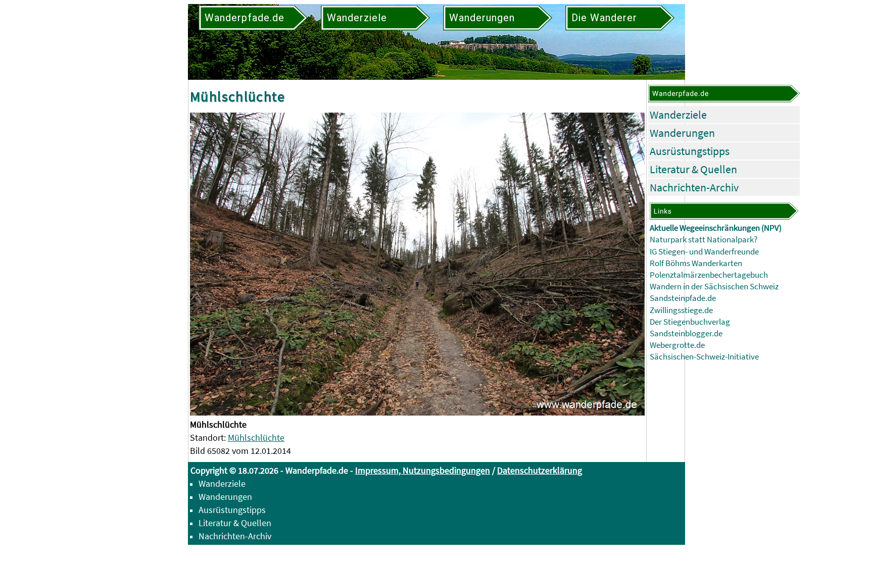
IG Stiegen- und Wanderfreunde (704, 251)
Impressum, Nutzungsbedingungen (422, 470)
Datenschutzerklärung (539, 470)
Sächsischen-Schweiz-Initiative (704, 356)
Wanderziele (678, 115)
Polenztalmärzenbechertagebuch (709, 275)
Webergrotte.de (677, 345)
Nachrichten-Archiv (694, 187)
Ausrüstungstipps (690, 151)
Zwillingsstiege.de (681, 310)
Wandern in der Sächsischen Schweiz (714, 286)
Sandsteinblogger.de (686, 333)
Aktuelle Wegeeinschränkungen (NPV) (716, 228)
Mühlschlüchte (256, 437)
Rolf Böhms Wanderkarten (696, 263)
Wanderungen (682, 133)
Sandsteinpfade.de (683, 298)
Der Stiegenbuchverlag (690, 322)
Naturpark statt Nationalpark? (703, 239)
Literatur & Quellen (693, 169)
